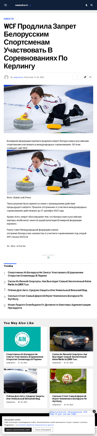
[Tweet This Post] (80, 77)
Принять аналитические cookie (18, 430)
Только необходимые (43, 430)
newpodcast (18, 77)
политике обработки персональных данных (36, 425)
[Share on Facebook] (74, 77)
